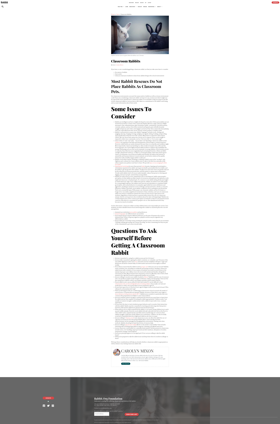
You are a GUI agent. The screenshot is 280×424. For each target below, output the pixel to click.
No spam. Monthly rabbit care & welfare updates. (109, 411)
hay (136, 261)
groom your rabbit (131, 324)
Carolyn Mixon (119, 65)
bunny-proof (130, 318)
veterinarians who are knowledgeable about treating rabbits (132, 284)
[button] (275, 2)
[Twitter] (48, 405)
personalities (133, 212)
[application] (123, 6)
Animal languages (120, 214)
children (117, 142)
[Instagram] (53, 405)
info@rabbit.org (106, 408)
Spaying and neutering (121, 166)
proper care (144, 267)
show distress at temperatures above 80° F (127, 294)
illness (146, 277)
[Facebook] (44, 405)
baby (143, 166)
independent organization (104, 422)
